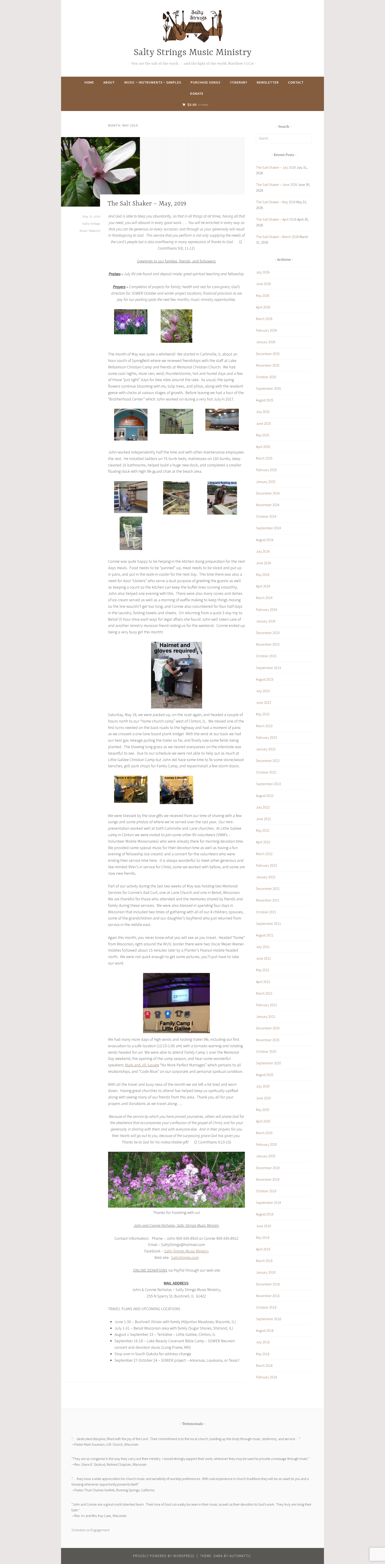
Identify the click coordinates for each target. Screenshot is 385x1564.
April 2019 (263, 1249)
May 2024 (262, 574)
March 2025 (264, 458)
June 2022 (263, 819)
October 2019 (266, 1191)
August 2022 (264, 795)
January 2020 (265, 1156)
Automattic (240, 1556)
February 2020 (266, 1144)
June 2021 (263, 958)
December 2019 (268, 1168)
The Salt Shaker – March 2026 (277, 236)
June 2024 (263, 563)
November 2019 (267, 1179)
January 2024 (265, 621)
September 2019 (268, 1202)
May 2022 (262, 830)
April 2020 (263, 1121)
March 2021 (264, 993)
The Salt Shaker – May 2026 (276, 202)
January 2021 (265, 1016)
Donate (196, 93)
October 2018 (266, 1307)
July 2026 (263, 272)
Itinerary (238, 82)
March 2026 (264, 318)
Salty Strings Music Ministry (193, 52)
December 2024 (268, 493)
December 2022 (268, 760)
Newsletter (268, 82)
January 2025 (265, 481)
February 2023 (266, 737)
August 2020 (264, 1074)
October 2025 (266, 377)
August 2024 (264, 540)
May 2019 (262, 1237)
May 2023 (262, 714)
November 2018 (267, 1295)
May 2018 (262, 1354)
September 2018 (268, 1319)
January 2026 (265, 342)
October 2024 (266, 516)
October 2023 (266, 656)
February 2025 (266, 470)
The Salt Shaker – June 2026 (276, 184)
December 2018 (268, 1284)
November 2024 (267, 505)
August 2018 (264, 1330)
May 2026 (262, 295)
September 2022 (268, 784)
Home (89, 82)
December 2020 (268, 1028)
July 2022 (263, 807)
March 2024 (264, 597)
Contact (296, 82)
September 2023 (268, 667)
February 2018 (266, 1377)
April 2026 (263, 307)
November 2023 (267, 644)
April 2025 (263, 446)
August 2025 (264, 400)
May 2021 (262, 970)
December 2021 (268, 888)
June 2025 (263, 423)
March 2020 (264, 1133)
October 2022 (266, 772)
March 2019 (264, 1260)
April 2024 (263, 586)
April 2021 (263, 981)
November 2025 (267, 365)
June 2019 (263, 1226)
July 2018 (263, 1342)
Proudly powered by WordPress (163, 1556)
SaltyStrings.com (185, 1257)
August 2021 (264, 935)
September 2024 (268, 528)
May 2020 (262, 1109)
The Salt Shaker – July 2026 (276, 167)
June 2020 (263, 1098)
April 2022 (263, 842)
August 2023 (264, 679)
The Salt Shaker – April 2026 (276, 219)
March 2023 (264, 726)
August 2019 (264, 1214)
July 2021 (263, 946)
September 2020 (268, 1063)
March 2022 (264, 854)
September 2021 (268, 923)
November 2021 (267, 900)
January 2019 (265, 1272)
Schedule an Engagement (90, 1530)
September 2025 (268, 388)
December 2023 (268, 632)
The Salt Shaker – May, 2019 (147, 203)
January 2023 (265, 749)
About (109, 82)
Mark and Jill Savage (142, 1064)
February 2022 (266, 865)
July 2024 (263, 551)
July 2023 (263, 691)
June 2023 (263, 702)
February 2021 (266, 1005)
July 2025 (263, 411)
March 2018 (264, 1365)
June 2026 (263, 283)
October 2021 (266, 912)
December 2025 (268, 353)
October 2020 (266, 1051)
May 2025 (262, 435)
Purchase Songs (205, 82)
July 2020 (263, 1086)
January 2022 (265, 877)
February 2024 (266, 609)
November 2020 (267, 1040)
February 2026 (266, 330)
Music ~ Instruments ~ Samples (152, 82)
